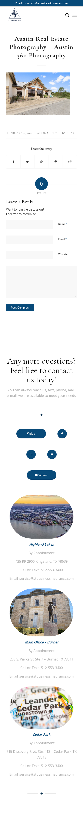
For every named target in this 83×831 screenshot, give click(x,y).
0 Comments (47, 133)
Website (63, 254)
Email (62, 239)
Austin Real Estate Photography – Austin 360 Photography (41, 47)
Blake (71, 133)
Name (62, 224)
